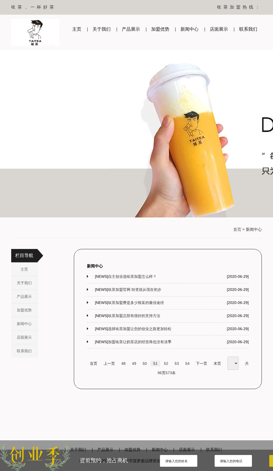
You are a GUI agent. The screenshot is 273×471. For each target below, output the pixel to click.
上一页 (109, 363)
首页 (237, 229)
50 (145, 363)
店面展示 (219, 29)
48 (123, 363)
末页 (217, 363)
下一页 (201, 363)
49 (134, 363)
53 (177, 363)
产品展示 (131, 29)
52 (166, 363)
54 (187, 363)
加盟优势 (160, 29)
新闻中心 (189, 29)
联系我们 (248, 29)
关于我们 (102, 29)
